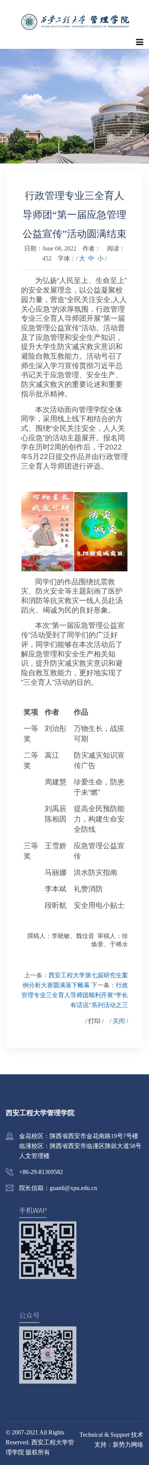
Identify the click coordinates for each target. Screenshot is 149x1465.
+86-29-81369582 (41, 1172)
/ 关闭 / (119, 1021)
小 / (102, 258)
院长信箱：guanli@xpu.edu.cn (58, 1188)
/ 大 (80, 258)
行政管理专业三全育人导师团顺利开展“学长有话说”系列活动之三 (74, 995)
